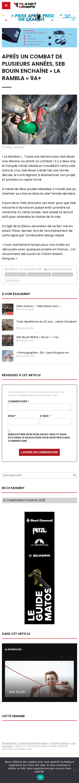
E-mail (45, 416)
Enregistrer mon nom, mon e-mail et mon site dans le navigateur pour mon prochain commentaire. (39, 437)
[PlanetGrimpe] (24, 5)
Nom (12, 416)
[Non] (74, 770)
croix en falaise (62, 274)
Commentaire (18, 401)
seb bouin (12, 280)
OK (40, 777)
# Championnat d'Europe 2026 (24, 500)
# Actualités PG (15, 274)
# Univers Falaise (39, 274)
